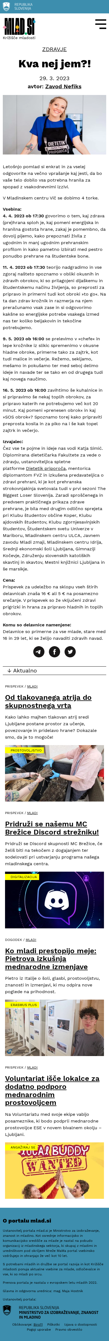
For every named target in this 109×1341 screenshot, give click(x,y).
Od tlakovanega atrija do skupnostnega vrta (48, 701)
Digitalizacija (24, 877)
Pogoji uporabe (39, 1330)
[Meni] (100, 24)
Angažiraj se (23, 1147)
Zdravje (54, 49)
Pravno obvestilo (68, 1330)
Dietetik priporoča (46, 468)
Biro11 (38, 1324)
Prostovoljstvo (26, 750)
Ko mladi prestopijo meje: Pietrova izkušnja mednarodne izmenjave (50, 959)
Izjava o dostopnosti (80, 1324)
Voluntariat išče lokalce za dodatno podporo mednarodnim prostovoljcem (52, 1090)
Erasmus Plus (24, 1005)
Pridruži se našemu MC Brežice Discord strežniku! (52, 828)
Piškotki (53, 1324)
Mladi (32, 686)
